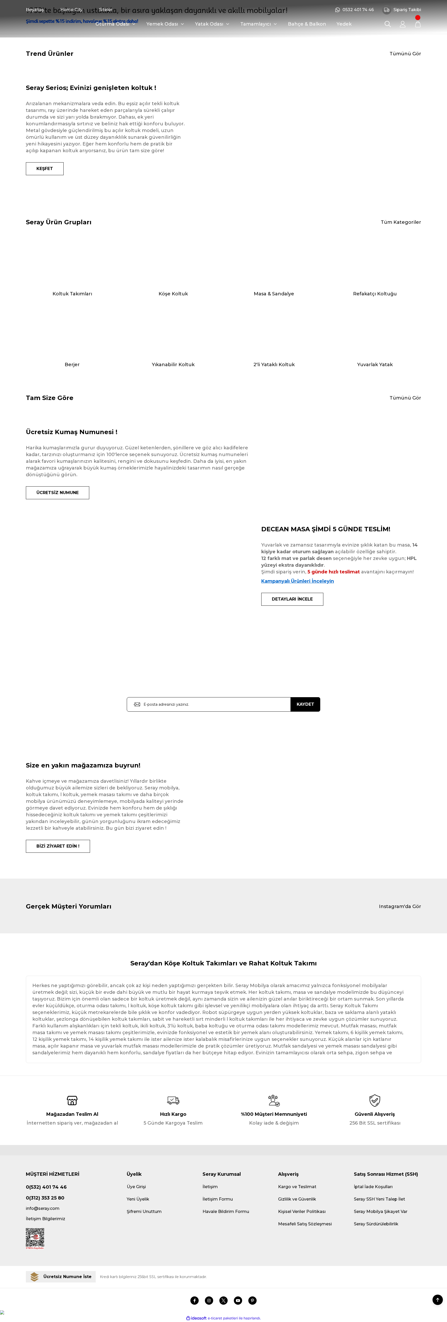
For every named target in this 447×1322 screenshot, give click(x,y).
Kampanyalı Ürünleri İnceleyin (297, 581)
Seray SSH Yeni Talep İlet (379, 1199)
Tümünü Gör (405, 54)
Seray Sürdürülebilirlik (376, 1223)
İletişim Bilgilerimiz (45, 1218)
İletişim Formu (218, 1199)
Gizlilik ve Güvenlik (297, 1199)
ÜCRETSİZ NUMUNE (57, 492)
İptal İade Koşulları (373, 1186)
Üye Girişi (136, 1186)
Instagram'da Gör (400, 906)
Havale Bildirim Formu (226, 1211)
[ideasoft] (196, 1318)
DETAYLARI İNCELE (292, 599)
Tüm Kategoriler (401, 222)
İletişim (210, 1186)
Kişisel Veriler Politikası (302, 1211)
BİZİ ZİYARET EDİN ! (57, 846)
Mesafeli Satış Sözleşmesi (305, 1223)
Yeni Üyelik (138, 1199)
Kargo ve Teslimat (297, 1186)
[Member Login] (402, 24)
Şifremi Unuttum (144, 1211)
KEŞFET (44, 168)
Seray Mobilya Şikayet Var (380, 1211)
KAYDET (305, 704)
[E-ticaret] (223, 1318)
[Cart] (417, 24)
